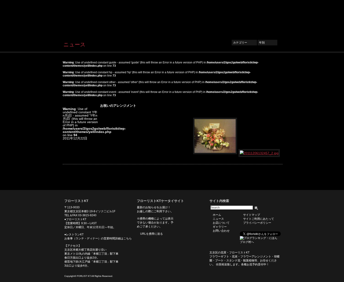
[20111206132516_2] (215, 153)
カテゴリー (244, 42)
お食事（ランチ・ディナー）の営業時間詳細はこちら (98, 238)
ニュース (199, 18)
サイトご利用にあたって (258, 218)
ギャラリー (244, 18)
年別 (267, 42)
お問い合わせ (268, 18)
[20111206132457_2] (259, 153)
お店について (221, 18)
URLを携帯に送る (151, 233)
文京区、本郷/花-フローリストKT (87, 18)
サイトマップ (251, 214)
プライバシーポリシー (257, 222)
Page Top (275, 183)
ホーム (181, 18)
